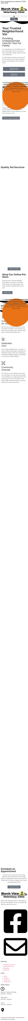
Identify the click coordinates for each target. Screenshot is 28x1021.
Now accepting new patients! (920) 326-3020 (13, 2)
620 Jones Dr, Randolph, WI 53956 (11, 1013)
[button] (14, 16)
